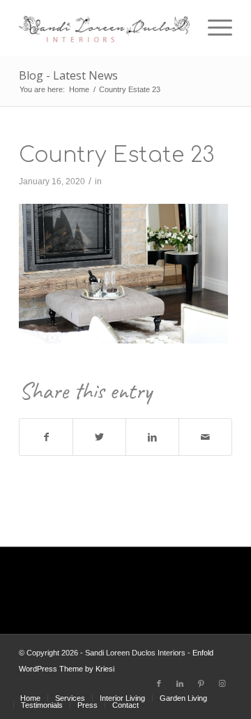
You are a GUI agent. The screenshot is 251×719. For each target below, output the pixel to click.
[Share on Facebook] (46, 437)
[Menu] (213, 28)
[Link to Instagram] (221, 683)
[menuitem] (30, 698)
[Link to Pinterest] (200, 683)
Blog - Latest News (68, 75)
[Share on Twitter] (99, 437)
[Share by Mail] (205, 437)
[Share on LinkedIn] (152, 437)
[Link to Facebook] (159, 683)
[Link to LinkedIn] (179, 683)
